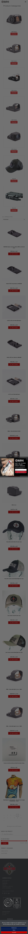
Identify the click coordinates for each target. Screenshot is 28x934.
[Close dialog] (26, 459)
